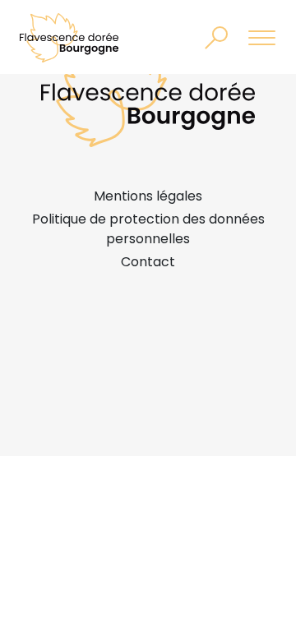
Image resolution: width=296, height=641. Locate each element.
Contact (148, 261)
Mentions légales (148, 196)
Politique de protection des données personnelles (148, 229)
